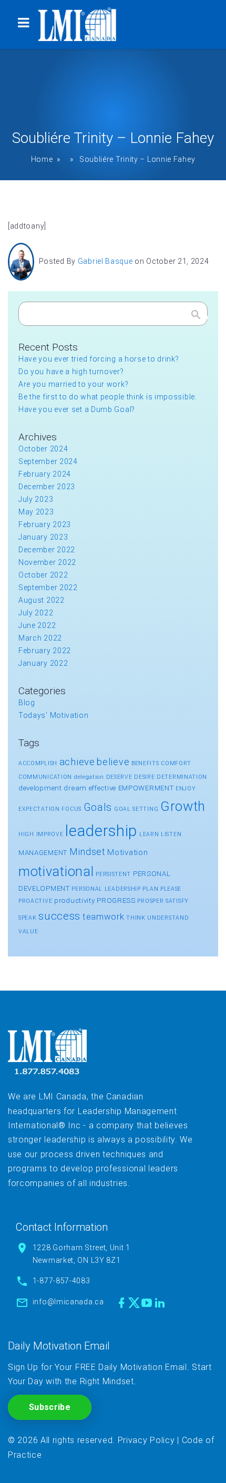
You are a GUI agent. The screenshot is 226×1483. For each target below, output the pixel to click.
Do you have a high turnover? (71, 371)
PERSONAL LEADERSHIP (105, 888)
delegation (89, 777)
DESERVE (119, 777)
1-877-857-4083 (61, 1280)
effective (102, 788)
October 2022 (43, 575)
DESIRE (144, 777)
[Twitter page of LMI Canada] (134, 1302)
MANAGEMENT (42, 853)
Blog (26, 702)
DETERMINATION (182, 777)
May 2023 (36, 512)
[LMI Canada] (77, 24)
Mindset (87, 851)
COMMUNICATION (45, 777)
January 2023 (43, 537)
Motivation (127, 852)
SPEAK (27, 917)
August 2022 (41, 600)
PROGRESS (116, 900)
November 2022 (47, 562)
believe (113, 761)
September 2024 (48, 461)
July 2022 (35, 613)
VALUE (28, 931)
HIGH (26, 834)
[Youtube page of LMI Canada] (146, 1302)
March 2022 (40, 638)
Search (196, 317)
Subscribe (49, 1407)
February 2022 (44, 650)
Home (42, 159)
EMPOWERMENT (146, 788)
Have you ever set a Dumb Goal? (76, 409)
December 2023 (46, 486)
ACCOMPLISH (37, 763)
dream (75, 788)
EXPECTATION (39, 809)
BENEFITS (145, 763)
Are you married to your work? (73, 384)
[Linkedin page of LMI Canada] (160, 1302)
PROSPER (150, 901)
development (40, 788)
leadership (101, 831)
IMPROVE (50, 834)
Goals (98, 807)
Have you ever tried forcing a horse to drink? (98, 359)
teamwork (104, 917)
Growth (183, 806)
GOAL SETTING (136, 809)
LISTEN (171, 834)
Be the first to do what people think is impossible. (107, 397)
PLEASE (170, 888)
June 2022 (37, 625)
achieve (77, 762)
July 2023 (35, 499)
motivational (56, 871)
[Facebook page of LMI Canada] (121, 1302)
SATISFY (177, 901)
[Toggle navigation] (23, 24)
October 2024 (43, 449)
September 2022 (48, 587)
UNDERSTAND (168, 917)
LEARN (149, 834)
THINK (136, 917)
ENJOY (186, 788)
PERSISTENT (113, 874)
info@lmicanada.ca (68, 1301)
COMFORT (176, 763)
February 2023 (44, 524)
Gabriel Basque (105, 261)
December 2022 (46, 549)
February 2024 (44, 474)
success (59, 916)
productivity (74, 900)
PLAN (150, 888)
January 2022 (43, 663)
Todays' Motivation (53, 715)
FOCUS (71, 809)
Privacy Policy (146, 1440)
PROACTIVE (35, 901)
